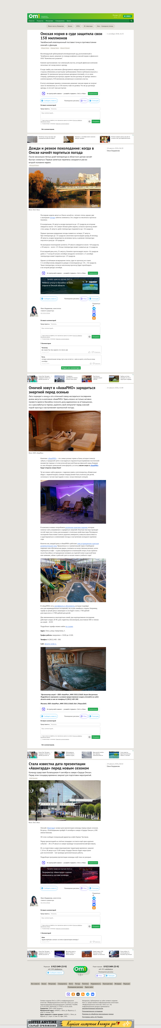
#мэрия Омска (45, 48)
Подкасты (40, 21)
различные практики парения (76, 527)
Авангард (50, 828)
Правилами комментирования (62, 123)
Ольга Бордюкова (113, 151)
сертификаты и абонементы (64, 606)
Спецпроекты (60, 21)
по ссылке (69, 626)
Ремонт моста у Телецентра (56, 26)
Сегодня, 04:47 (45, 352)
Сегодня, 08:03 (45, 363)
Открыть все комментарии (71, 368)
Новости (31, 21)
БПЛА (78, 26)
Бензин (70, 26)
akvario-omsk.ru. (51, 644)
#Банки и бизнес (64, 48)
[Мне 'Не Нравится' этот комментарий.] (92, 352)
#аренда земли (55, 48)
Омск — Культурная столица (105, 26)
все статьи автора (45, 313)
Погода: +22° (117, 16)
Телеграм (95, 101)
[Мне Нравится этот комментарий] (89, 352)
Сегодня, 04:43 (45, 941)
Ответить (97, 352)
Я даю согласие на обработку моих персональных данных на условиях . (61, 121)
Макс (85, 101)
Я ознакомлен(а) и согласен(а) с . (55, 123)
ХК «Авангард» (88, 26)
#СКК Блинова (33, 778)
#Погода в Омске (34, 165)
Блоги (69, 21)
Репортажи (49, 21)
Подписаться (93, 93)
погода (52, 217)
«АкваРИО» (52, 458)
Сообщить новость (50, 101)
